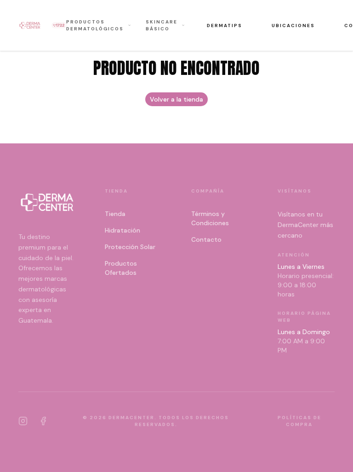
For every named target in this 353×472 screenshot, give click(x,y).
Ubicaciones (293, 25)
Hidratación (122, 230)
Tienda (115, 214)
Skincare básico (161, 25)
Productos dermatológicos (95, 25)
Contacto (206, 239)
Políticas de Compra (299, 421)
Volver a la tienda (176, 99)
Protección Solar (130, 247)
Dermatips (224, 25)
